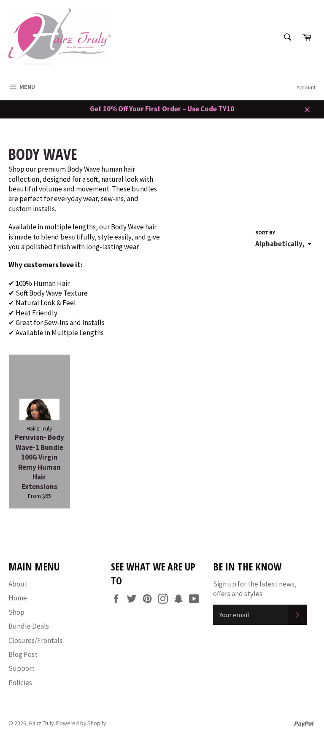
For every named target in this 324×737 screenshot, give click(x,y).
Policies (20, 682)
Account (306, 87)
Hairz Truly (41, 723)
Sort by (265, 232)
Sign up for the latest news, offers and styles (255, 588)
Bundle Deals (28, 626)
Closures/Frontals (35, 640)
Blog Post (23, 654)
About (17, 584)
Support (21, 668)
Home (17, 598)
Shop (16, 612)
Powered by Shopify (81, 723)
